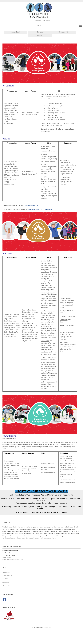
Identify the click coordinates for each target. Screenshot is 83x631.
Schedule (40, 32)
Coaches (5, 579)
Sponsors (6, 585)
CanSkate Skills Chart (31, 206)
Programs (6, 572)
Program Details (15, 32)
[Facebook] (2, 600)
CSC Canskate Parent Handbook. (40, 209)
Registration (7, 575)
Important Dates (64, 32)
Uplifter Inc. (47, 627)
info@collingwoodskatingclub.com (12, 559)
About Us (5, 582)
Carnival (39, 35)
